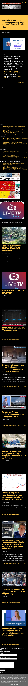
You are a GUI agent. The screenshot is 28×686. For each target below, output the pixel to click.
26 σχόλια (11, 265)
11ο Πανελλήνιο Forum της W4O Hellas (11, 151)
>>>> (25, 265)
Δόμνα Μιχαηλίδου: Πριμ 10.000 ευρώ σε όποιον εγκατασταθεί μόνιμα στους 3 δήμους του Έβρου (13, 631)
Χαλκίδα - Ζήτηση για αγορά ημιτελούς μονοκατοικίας (13, 168)
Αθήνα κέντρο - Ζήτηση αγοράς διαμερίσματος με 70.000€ (15, 169)
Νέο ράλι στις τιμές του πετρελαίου (10, 141)
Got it (17, 684)
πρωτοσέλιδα (8, 200)
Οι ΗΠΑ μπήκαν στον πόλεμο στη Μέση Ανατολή (12, 142)
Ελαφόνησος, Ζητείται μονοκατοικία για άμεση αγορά (13, 166)
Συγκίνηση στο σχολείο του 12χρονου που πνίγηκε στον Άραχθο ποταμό (13, 591)
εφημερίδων (13, 200)
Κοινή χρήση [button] (21, 82)
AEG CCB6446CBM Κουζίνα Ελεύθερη (11, 131)
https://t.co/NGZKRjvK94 (11, 71)
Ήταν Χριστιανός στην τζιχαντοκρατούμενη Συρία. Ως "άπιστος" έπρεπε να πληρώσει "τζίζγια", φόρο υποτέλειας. (13, 544)
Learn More (12, 684)
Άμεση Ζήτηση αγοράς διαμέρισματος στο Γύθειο (12, 167)
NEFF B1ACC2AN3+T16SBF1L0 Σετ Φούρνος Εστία (13, 132)
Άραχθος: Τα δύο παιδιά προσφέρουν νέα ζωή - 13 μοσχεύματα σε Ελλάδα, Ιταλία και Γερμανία (14, 454)
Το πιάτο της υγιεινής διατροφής (9, 155)
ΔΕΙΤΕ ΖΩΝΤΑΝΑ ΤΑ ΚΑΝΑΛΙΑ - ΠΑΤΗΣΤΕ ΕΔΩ (13, 292)
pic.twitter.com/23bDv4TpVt (12, 73)
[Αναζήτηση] (22, 2)
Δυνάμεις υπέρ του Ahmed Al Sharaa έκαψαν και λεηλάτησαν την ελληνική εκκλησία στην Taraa (15, 139)
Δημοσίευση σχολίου (14, 302)
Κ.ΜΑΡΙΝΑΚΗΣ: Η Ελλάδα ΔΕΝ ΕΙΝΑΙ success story (13, 329)
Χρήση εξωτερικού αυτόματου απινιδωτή (11, 156)
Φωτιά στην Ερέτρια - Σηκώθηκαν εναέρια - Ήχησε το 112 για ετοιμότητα (13, 414)
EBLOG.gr (6, 6)
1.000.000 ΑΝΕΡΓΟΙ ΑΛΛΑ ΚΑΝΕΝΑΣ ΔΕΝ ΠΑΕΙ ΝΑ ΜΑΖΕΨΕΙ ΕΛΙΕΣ (11, 248)
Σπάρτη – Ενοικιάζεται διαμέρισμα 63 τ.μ (11, 134)
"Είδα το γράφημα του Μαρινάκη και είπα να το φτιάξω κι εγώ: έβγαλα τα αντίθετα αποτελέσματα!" (12, 496)
